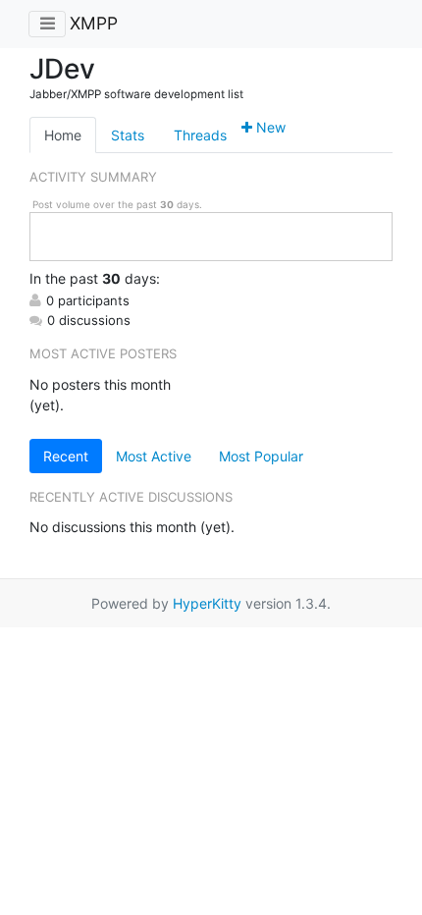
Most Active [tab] (153, 456)
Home (62, 135)
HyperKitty (207, 603)
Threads (200, 135)
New (269, 127)
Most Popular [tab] (261, 456)
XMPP (94, 23)
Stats (127, 135)
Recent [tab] (65, 456)
